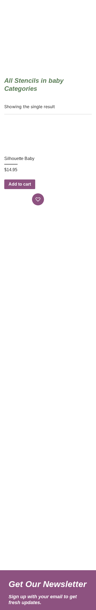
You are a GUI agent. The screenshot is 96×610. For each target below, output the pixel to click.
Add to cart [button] (20, 184)
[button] (38, 199)
